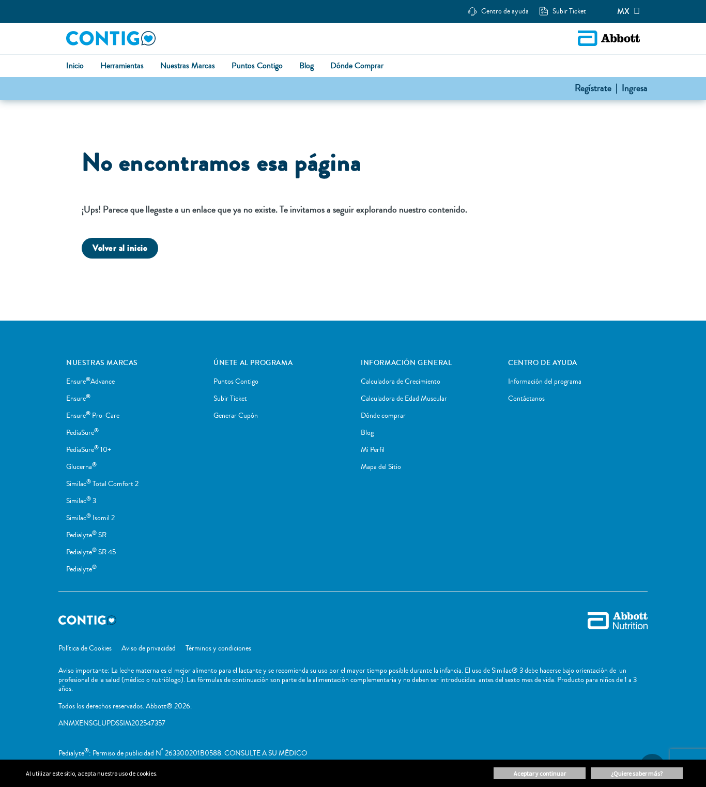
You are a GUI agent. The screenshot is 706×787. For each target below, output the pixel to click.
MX (623, 11)
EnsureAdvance (90, 381)
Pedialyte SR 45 (91, 552)
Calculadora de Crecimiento (400, 381)
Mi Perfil (373, 450)
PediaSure (82, 433)
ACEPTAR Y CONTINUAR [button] (540, 773)
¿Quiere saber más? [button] (637, 773)
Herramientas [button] (122, 66)
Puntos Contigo (235, 381)
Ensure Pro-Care (92, 416)
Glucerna (81, 467)
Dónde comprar (383, 416)
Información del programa (544, 381)
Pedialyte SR (86, 535)
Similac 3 (81, 501)
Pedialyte (81, 569)
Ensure (78, 399)
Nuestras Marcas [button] (187, 66)
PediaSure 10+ (88, 450)
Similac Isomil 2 (90, 518)
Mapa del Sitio (381, 467)
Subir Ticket (230, 399)
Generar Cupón (235, 416)
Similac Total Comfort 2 (102, 484)
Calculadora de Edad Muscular (404, 399)
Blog (367, 433)
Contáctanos (526, 399)
